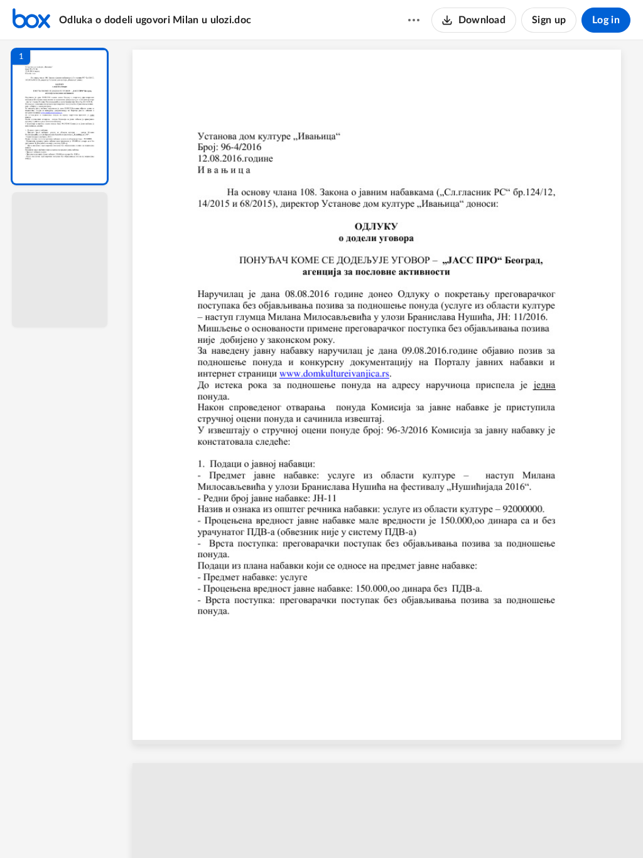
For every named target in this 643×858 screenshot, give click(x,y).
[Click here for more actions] (413, 20)
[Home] (31, 20)
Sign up (549, 20)
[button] (60, 116)
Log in (606, 20)
